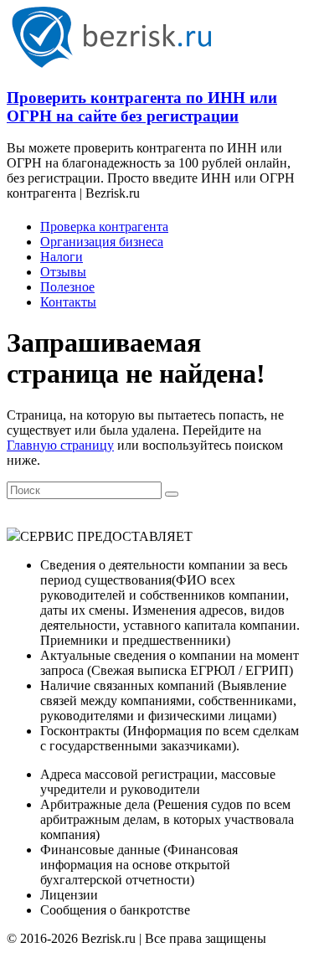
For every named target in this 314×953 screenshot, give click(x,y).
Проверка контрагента (104, 226)
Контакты (68, 302)
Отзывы (63, 272)
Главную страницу (60, 445)
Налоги (61, 257)
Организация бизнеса (101, 241)
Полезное (67, 287)
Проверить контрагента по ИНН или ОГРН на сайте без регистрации (142, 107)
